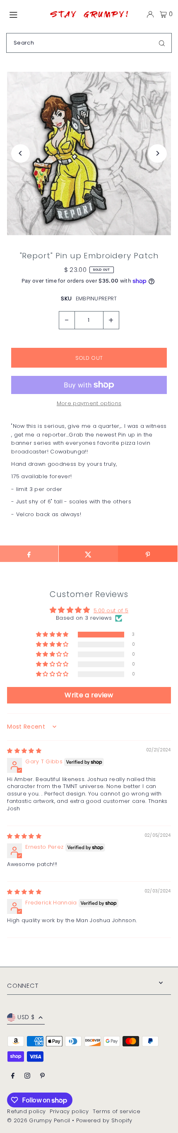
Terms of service (116, 1111)
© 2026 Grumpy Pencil (38, 1120)
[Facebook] (12, 1076)
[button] (53, 635)
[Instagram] (27, 1076)
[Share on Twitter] (88, 553)
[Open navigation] (24, 14)
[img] (24, 750)
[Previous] (20, 153)
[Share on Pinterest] (147, 553)
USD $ (25, 1017)
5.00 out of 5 (111, 610)
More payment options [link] (89, 403)
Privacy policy (69, 1111)
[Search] (162, 43)
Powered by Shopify (104, 1120)
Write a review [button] (89, 695)
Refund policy (26, 1111)
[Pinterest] (42, 1076)
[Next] (157, 153)
